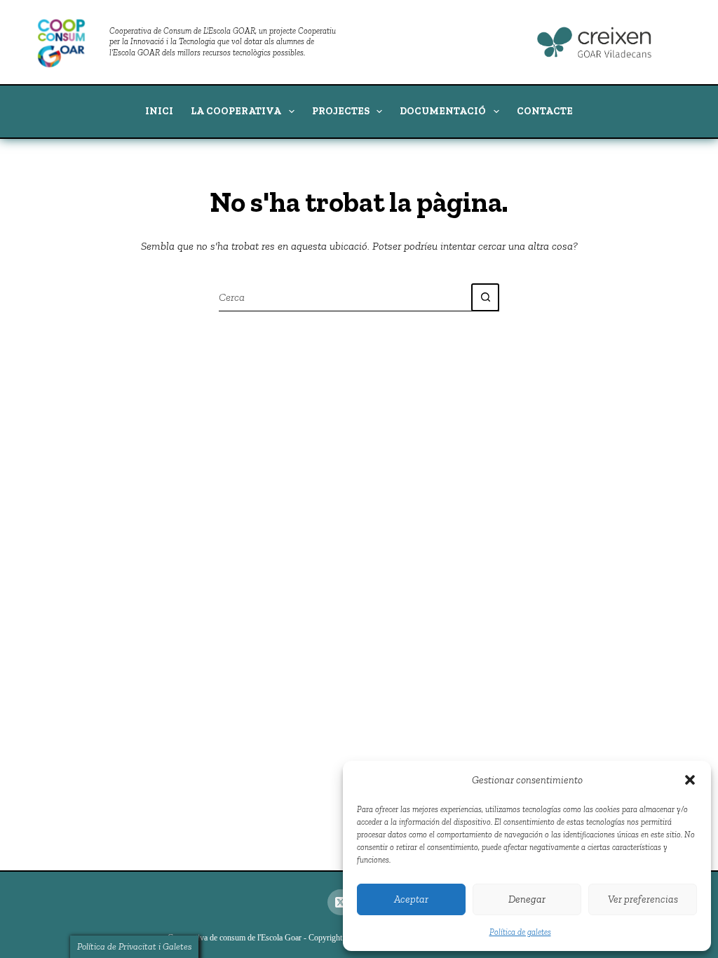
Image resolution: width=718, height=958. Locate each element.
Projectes (341, 111)
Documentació (443, 111)
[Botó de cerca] (485, 297)
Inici (159, 111)
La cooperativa (236, 111)
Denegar (527, 899)
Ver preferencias (643, 899)
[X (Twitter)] (340, 902)
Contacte (545, 111)
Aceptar (411, 899)
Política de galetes (520, 932)
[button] (690, 780)
